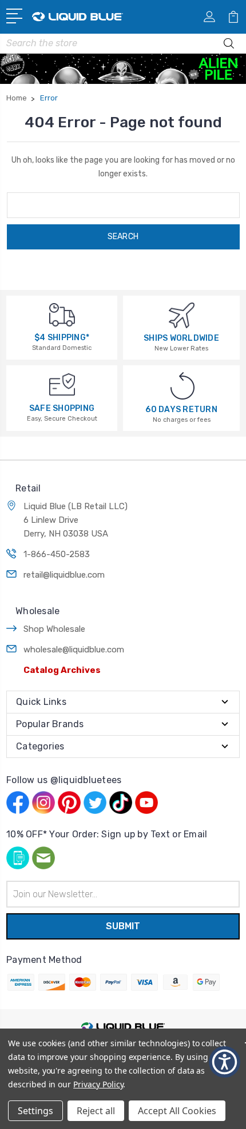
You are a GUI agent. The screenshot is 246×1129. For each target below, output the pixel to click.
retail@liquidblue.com (64, 575)
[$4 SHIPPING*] (62, 314)
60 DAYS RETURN (181, 409)
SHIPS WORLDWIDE (181, 338)
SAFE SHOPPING (61, 408)
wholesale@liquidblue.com (73, 649)
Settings (35, 1110)
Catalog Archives (62, 670)
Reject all (96, 1110)
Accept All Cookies (177, 1110)
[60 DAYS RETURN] (182, 385)
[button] (224, 1062)
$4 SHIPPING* (61, 337)
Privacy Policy (98, 1084)
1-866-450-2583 (56, 554)
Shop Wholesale (54, 629)
